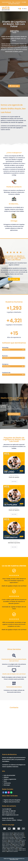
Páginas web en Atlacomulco (14, 841)
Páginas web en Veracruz (7, 835)
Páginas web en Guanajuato (18, 844)
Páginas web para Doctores (12, 802)
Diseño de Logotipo (14, 477)
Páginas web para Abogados (12, 800)
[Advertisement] (14, 69)
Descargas (7, 785)
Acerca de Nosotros (6, 2)
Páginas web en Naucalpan (8, 837)
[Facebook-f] (3, 792)
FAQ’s (5, 781)
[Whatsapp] (11, 792)
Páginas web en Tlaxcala (7, 833)
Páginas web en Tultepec (12, 848)
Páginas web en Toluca (7, 834)
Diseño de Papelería (14, 510)
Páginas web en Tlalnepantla (8, 838)
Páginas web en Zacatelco (12, 851)
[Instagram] (8, 792)
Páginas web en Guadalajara (8, 847)
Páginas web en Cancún (7, 845)
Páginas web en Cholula (15, 843)
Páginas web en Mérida (19, 845)
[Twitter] (6, 792)
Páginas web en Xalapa (19, 835)
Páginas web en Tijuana (13, 840)
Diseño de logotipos (14, 475)
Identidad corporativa (14, 542)
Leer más (14, 481)
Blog (13, 2)
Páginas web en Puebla (19, 833)
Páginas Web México (15, 3)
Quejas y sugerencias (10, 779)
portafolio (17, 2)
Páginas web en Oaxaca (13, 850)
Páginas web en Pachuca (18, 834)
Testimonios (7, 783)
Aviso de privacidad (9, 775)
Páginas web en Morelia (20, 837)
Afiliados (6, 777)
